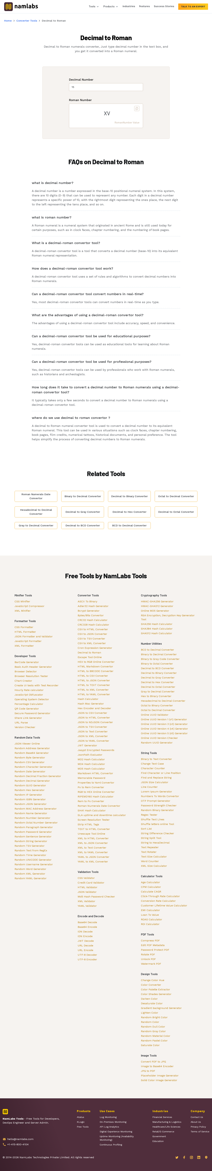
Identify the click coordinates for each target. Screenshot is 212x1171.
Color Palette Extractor (155, 989)
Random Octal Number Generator (36, 822)
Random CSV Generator (30, 762)
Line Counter (149, 786)
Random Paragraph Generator (34, 827)
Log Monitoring (108, 1117)
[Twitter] (177, 1157)
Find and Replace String (156, 777)
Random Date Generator (30, 771)
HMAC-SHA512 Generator (157, 606)
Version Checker (25, 727)
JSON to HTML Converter (94, 717)
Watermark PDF (151, 963)
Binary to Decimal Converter (159, 654)
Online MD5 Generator (155, 610)
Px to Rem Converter (91, 787)
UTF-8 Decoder (87, 954)
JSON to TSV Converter (92, 726)
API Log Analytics (109, 1126)
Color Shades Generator (156, 994)
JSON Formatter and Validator (34, 636)
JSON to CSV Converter (92, 712)
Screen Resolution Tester (94, 819)
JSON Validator (87, 891)
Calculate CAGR (151, 891)
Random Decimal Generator (32, 780)
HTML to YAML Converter (94, 694)
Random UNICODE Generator (33, 859)
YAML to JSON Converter (93, 856)
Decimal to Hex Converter (157, 682)
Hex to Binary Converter (156, 696)
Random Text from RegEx (31, 850)
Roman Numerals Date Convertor (99, 805)
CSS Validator (86, 878)
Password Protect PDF (155, 949)
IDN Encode (85, 936)
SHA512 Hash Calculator (156, 633)
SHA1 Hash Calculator (92, 810)
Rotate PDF (148, 954)
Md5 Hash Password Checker (96, 896)
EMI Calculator (150, 910)
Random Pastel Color (154, 1040)
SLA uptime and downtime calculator (102, 815)
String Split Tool (151, 838)
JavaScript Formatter (28, 641)
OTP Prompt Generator (155, 800)
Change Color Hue (152, 980)
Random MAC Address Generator (36, 808)
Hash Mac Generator (91, 703)
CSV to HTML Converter (93, 629)
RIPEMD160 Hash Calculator (95, 796)
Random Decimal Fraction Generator (38, 776)
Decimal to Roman (89, 652)
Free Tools (83, 1126)
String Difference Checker (157, 833)
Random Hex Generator (30, 790)
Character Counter (153, 768)
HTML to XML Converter (93, 689)
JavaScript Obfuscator (29, 694)
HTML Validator (87, 887)
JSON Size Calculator (154, 782)
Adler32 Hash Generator (93, 606)
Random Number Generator (32, 817)
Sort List (146, 828)
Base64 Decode (87, 922)
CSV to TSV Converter (91, 638)
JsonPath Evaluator (90, 754)
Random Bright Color (154, 1017)
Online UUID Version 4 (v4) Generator (164, 728)
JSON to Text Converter (93, 731)
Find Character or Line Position (161, 773)
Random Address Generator (32, 748)
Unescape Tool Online (91, 833)
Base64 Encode (87, 926)
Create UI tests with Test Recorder (36, 685)
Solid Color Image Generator (159, 1080)
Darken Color (149, 998)
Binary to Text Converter (156, 759)
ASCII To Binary (87, 601)
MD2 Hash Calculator (91, 759)
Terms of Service (200, 1131)
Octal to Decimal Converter (158, 710)
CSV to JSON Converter (92, 634)
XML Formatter (24, 645)
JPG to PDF (148, 1070)
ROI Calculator (150, 924)
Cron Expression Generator (95, 647)
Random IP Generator (28, 794)
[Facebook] (184, 1157)
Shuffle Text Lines (152, 819)
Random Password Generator (33, 831)
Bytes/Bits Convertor (91, 615)
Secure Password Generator (32, 713)
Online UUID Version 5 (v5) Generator (164, 733)
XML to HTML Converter (93, 838)
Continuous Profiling (111, 1144)
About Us (196, 1122)
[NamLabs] (21, 6)
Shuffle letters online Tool (157, 824)
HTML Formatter (25, 631)
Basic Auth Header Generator (33, 666)
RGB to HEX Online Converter (96, 791)
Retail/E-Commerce (163, 1131)
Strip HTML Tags (88, 824)
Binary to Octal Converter (157, 663)
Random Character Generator (33, 766)
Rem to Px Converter (91, 801)
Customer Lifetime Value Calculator (164, 905)
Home (8, 20)
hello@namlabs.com (20, 1139)
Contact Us (197, 1117)
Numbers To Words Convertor (160, 796)
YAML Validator (87, 905)
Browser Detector (26, 671)
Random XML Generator (30, 873)
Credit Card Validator (91, 882)
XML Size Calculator (154, 865)
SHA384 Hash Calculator (157, 628)
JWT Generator (87, 745)
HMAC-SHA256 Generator (157, 601)
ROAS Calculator (151, 919)
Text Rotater (149, 851)
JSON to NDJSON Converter (95, 722)
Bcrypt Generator (89, 610)
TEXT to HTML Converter (94, 829)
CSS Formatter (24, 627)
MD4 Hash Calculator (91, 764)
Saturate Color (150, 1045)
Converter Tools (26, 20)
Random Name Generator (31, 813)
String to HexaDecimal (155, 842)
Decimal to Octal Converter (158, 686)
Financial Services (162, 1117)
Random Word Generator (30, 869)
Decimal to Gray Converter (158, 677)
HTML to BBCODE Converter (95, 671)
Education (158, 1141)
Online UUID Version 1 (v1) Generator (164, 719)
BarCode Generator (27, 662)
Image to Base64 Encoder (157, 1066)
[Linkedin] (199, 1157)
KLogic (81, 1122)
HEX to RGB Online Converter (96, 661)
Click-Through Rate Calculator (160, 896)
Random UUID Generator (157, 742)
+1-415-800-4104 (18, 1144)
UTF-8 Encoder (87, 959)
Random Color (150, 1022)
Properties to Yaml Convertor (96, 782)
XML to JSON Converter (93, 843)
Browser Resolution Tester (31, 676)
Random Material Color (155, 1035)
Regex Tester (149, 814)
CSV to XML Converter (92, 643)
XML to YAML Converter (93, 852)
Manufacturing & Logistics (166, 1122)
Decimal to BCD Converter (157, 668)
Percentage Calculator (29, 704)
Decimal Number (81, 79)
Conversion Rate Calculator (158, 900)
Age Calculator (150, 882)
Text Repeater (150, 847)
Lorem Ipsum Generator (156, 791)
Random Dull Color (153, 1026)
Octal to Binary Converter (157, 705)
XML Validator (86, 901)
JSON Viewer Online (27, 743)
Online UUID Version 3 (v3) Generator (164, 724)
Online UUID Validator (154, 714)
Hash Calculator (88, 699)
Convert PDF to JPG (153, 1061)
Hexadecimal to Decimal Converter (163, 700)
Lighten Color (149, 1012)
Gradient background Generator (161, 1008)
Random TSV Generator (30, 845)
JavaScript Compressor (29, 606)
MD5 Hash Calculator (91, 768)
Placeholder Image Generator (160, 1075)
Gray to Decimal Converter (158, 691)
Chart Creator (23, 680)
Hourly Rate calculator (29, 690)
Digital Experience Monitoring (116, 1131)
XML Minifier (23, 610)
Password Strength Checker (159, 805)
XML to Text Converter (92, 847)
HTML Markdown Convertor (95, 666)
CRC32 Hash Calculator (92, 620)
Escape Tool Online (90, 657)
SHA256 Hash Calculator (156, 624)
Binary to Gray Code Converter (160, 659)
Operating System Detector (32, 699)
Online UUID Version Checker (159, 738)
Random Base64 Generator (32, 752)
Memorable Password (91, 778)
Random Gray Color (153, 1031)
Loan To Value (150, 914)
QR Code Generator (27, 708)
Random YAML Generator (31, 878)
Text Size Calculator (154, 856)
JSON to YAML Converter (93, 740)
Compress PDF (150, 940)
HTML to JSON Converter (94, 680)
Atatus (80, 1117)
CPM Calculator (151, 886)
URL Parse (21, 722)
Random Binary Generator (157, 810)
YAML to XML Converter (93, 861)
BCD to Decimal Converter (157, 649)
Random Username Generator (34, 864)
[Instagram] (191, 1157)
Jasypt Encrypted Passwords (96, 750)
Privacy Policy (198, 1126)
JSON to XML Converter (93, 736)
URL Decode (85, 945)
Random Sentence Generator (33, 836)
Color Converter (151, 984)
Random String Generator (31, 841)
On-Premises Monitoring (113, 1122)
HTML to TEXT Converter (94, 685)
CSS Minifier (22, 601)
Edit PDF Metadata (153, 945)
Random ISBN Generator (30, 799)
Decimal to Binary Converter (159, 672)
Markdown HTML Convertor (95, 773)
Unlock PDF (148, 959)
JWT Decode (86, 940)
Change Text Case (152, 763)
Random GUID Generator (30, 785)
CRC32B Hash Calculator (93, 624)
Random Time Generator (30, 855)
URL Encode (85, 950)
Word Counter (150, 861)
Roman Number (80, 100)
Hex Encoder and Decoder (94, 708)
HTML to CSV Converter (93, 675)
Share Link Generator (28, 717)
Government (159, 1136)
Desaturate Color (152, 1003)
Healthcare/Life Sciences (166, 1126)
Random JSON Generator (31, 804)
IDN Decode (85, 931)
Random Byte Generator (30, 757)
